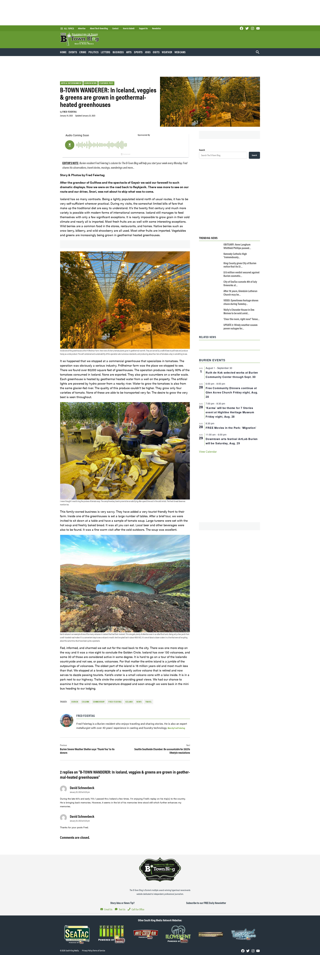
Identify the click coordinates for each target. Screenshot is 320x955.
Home (63, 52)
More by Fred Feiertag (176, 728)
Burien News (90, 83)
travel (148, 701)
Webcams (180, 52)
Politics (93, 52)
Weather (167, 52)
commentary (99, 701)
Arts (129, 52)
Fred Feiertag (69, 111)
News (139, 701)
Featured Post (106, 83)
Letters (105, 52)
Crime (82, 52)
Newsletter (156, 28)
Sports (138, 52)
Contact (115, 28)
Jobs (148, 52)
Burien (75, 701)
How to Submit (128, 28)
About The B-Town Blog (99, 28)
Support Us (143, 28)
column (85, 701)
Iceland (129, 701)
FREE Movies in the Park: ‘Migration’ (231, 428)
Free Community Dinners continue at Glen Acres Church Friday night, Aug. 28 (232, 392)
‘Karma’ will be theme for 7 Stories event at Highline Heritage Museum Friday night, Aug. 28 (230, 412)
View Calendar (208, 451)
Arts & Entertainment (71, 83)
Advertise (82, 28)
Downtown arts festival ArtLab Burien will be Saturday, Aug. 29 (232, 441)
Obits (156, 52)
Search (202, 149)
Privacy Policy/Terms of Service (93, 950)
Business (118, 52)
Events (73, 52)
